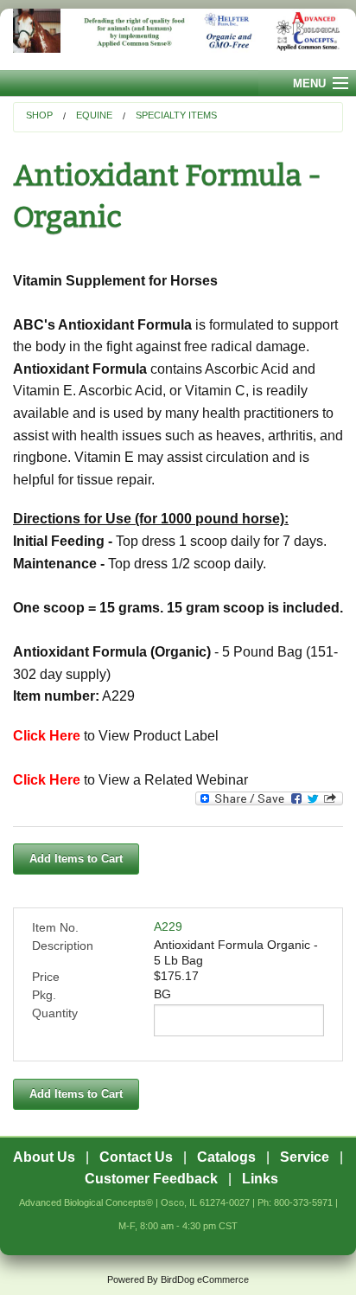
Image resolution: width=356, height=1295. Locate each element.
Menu (309, 83)
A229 (168, 926)
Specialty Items (176, 115)
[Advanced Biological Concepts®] (178, 39)
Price (46, 977)
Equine (94, 115)
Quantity (55, 1013)
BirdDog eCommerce (205, 1279)
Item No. (55, 927)
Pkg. (44, 995)
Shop (39, 115)
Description (62, 945)
